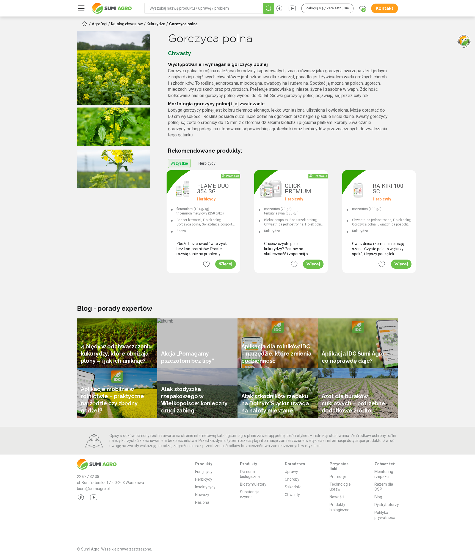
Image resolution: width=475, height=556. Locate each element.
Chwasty (292, 494)
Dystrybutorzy (386, 504)
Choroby (292, 479)
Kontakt (384, 8)
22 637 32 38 (88, 476)
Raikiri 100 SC (388, 189)
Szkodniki (293, 487)
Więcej (225, 264)
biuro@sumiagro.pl (93, 488)
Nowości (337, 497)
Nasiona (202, 502)
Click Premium (298, 189)
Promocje (338, 476)
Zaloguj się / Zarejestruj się (327, 8)
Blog (378, 497)
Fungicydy (203, 471)
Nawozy (202, 494)
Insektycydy (205, 487)
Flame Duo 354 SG (213, 189)
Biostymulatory (253, 484)
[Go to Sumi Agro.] (84, 23)
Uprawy (291, 471)
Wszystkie (179, 163)
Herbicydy (207, 163)
